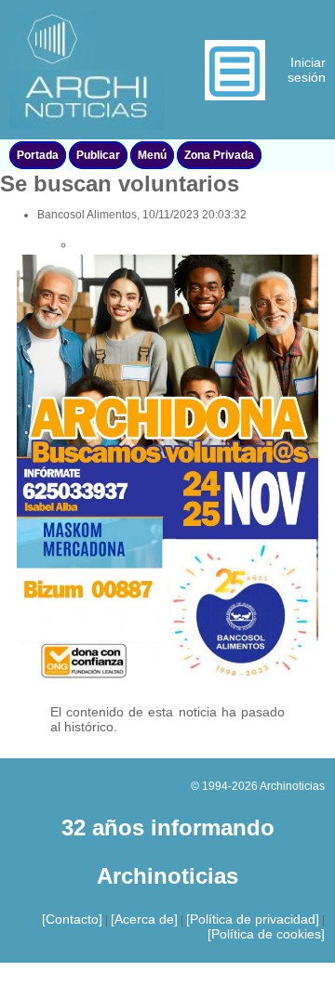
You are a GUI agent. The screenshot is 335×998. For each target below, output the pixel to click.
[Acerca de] (144, 919)
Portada (38, 155)
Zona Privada (219, 155)
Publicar (98, 155)
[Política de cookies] (266, 933)
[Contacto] (72, 919)
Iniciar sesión (307, 70)
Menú (152, 155)
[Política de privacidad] (252, 919)
